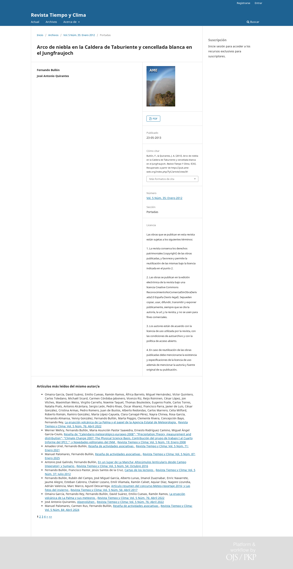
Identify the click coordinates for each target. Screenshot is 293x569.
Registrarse (243, 3)
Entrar (258, 3)
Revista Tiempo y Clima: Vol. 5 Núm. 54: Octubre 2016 (112, 466)
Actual (35, 22)
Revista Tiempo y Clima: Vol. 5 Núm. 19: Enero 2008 (151, 442)
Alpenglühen (86, 502)
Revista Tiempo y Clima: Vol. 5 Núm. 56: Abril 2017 (104, 490)
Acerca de (70, 22)
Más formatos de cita (161, 179)
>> (50, 516)
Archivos (51, 22)
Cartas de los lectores (139, 470)
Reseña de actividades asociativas (111, 446)
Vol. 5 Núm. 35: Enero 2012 (79, 35)
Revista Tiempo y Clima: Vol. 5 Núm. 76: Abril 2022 (130, 498)
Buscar (254, 22)
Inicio (40, 35)
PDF (154, 118)
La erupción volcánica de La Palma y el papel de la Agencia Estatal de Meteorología (121, 422)
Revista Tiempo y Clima (58, 15)
